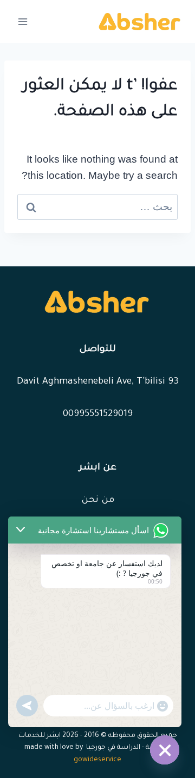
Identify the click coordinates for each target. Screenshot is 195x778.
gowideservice (97, 760)
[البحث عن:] (97, 206)
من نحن (97, 500)
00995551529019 (98, 415)
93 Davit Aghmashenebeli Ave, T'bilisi (98, 382)
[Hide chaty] (164, 749)
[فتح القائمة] (23, 21)
